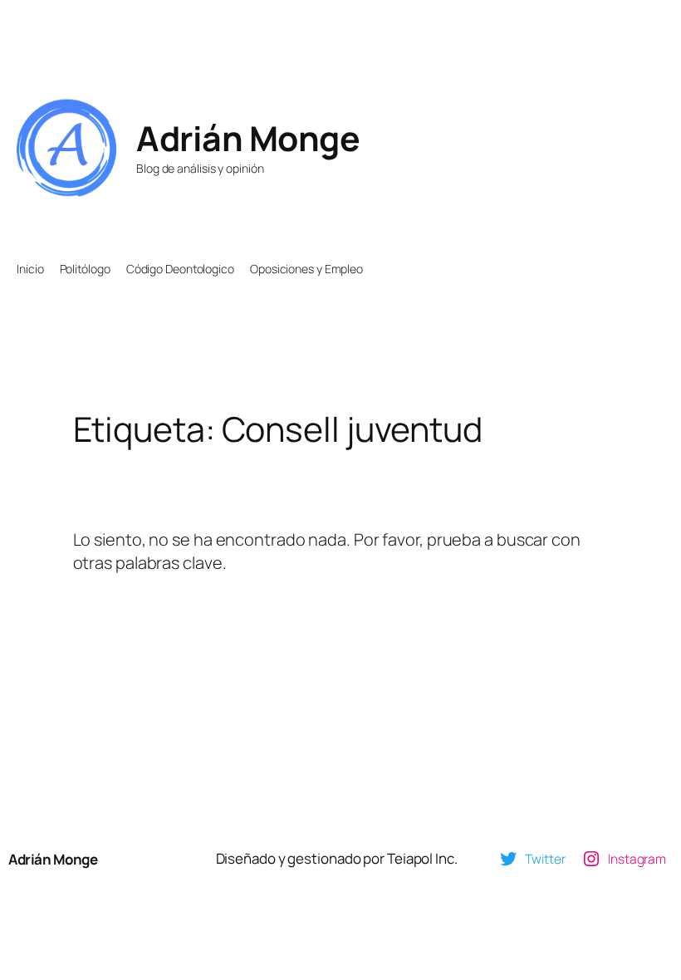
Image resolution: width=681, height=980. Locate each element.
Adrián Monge (248, 138)
